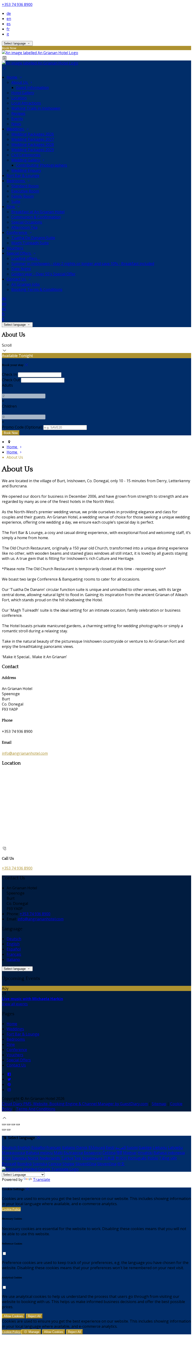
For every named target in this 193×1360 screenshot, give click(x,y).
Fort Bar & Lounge (23, 175)
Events (17, 118)
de (9, 13)
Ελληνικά (96, 1147)
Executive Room (25, 191)
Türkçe (67, 1158)
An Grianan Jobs (25, 284)
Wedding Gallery (26, 160)
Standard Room (25, 186)
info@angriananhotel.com (25, 753)
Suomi (132, 1147)
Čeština (109, 1152)
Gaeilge (145, 1147)
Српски (54, 1163)
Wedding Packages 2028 (32, 144)
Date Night (21, 268)
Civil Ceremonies (25, 154)
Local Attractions (26, 103)
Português (137, 1158)
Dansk (82, 1147)
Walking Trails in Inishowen (35, 108)
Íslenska (19, 1158)
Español (14, 949)
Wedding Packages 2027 (32, 139)
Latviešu (175, 1147)
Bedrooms (16, 180)
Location (19, 97)
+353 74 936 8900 (17, 4)
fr (8, 29)
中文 (121, 1163)
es (9, 23)
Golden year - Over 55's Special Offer (43, 274)
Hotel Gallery (22, 92)
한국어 (121, 1158)
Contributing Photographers (41, 165)
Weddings (16, 129)
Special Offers (19, 253)
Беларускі (92, 1152)
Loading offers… (25, 258)
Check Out (11, 379)
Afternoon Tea (24, 227)
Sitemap (159, 1103)
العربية (120, 1147)
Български (73, 1152)
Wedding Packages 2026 (32, 134)
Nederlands (50, 1158)
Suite (15, 201)
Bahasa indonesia (169, 1152)
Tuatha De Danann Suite (33, 237)
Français (14, 954)
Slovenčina (106, 1163)
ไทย (77, 1158)
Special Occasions (26, 222)
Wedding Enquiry (26, 170)
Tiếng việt (168, 1158)
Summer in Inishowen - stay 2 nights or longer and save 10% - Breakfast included (82, 263)
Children (9, 406)
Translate (41, 1179)
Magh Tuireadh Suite (30, 242)
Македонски (13, 1152)
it (8, 34)
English (13, 944)
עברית (6, 1158)
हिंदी (119, 1152)
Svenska (40, 1163)
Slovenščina (85, 1163)
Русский (9, 1163)
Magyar (130, 1152)
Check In (9, 374)
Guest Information (32, 87)
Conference (17, 232)
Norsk (33, 1158)
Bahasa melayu (39, 1152)
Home (12, 77)
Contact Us (17, 279)
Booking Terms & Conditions (36, 289)
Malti (58, 1152)
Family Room (22, 196)
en (9, 18)
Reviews (18, 113)
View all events (15, 1004)
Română (24, 1163)
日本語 (109, 1158)
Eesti (110, 1147)
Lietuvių (160, 1147)
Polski (153, 1158)
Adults (7, 385)
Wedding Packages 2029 (32, 149)
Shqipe (68, 1163)
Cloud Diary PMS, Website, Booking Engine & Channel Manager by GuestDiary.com (75, 1103)
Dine (11, 206)
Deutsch (14, 938)
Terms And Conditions (35, 1108)
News (16, 123)
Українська (92, 1158)
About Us (20, 82)
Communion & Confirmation (36, 217)
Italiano (13, 959)
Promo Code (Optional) (22, 427)
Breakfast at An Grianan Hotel (37, 211)
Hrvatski (145, 1152)
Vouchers (15, 248)
